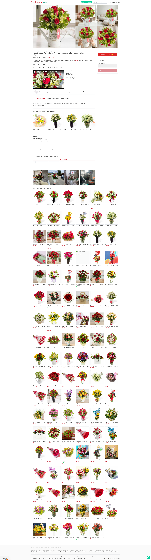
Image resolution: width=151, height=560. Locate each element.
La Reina (57, 550)
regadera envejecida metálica (54, 162)
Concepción (77, 548)
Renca (108, 551)
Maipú (88, 550)
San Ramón (46, 553)
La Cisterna (33, 550)
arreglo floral (52, 57)
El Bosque (89, 548)
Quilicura (79, 551)
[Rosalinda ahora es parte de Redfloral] (44, 2)
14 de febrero (77, 103)
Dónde (100, 59)
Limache (68, 550)
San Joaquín (117, 551)
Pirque (47, 551)
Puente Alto (65, 551)
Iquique (116, 548)
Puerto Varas (75, 551)
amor (34, 162)
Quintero (96, 551)
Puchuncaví (56, 551)
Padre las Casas (107, 550)
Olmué (97, 550)
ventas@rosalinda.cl (81, 558)
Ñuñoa (94, 550)
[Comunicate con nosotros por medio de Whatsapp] (148, 557)
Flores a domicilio (35, 556)
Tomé (64, 553)
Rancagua (100, 551)
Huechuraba (107, 548)
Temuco (61, 553)
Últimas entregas (75, 556)
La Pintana (53, 550)
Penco (40, 551)
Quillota (83, 551)
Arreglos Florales (60, 103)
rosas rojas (62, 162)
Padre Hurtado (101, 550)
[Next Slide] (94, 122)
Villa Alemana (72, 553)
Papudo (112, 550)
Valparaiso (67, 553)
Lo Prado (81, 550)
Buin (45, 548)
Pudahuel (60, 551)
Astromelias (53, 103)
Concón (85, 548)
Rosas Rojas (83, 103)
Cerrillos (60, 548)
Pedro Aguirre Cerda (34, 551)
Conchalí (81, 548)
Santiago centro (51, 553)
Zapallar (85, 553)
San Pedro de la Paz (39, 553)
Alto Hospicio (33, 548)
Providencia (51, 551)
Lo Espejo (77, 550)
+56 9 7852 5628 (116, 558)
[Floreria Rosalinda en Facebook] (107, 558)
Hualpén (102, 548)
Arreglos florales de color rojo (69, 103)
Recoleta (104, 551)
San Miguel (34, 553)
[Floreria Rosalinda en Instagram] (108, 558)
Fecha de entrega (103, 63)
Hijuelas (99, 548)
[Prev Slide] (34, 122)
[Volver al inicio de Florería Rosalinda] (35, 2)
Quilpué (86, 551)
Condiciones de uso (44, 556)
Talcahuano (57, 553)
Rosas (34, 103)
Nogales (91, 550)
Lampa (60, 550)
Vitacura (77, 553)
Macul (85, 550)
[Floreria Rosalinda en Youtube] (105, 558)
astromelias (46, 162)
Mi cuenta (100, 556)
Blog (61, 556)
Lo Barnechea (73, 550)
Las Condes (64, 550)
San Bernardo (112, 551)
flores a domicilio (41, 98)
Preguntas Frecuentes (54, 556)
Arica (42, 548)
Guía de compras (66, 556)
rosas (76, 60)
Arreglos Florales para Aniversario (38, 105)
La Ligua (48, 550)
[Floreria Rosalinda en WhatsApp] (110, 558)
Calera (51, 548)
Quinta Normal (91, 551)
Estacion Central (94, 548)
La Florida (41, 550)
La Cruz (37, 550)
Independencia (112, 548)
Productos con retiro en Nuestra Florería (43, 103)
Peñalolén (43, 551)
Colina (73, 548)
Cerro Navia (64, 548)
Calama (47, 548)
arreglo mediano (39, 162)
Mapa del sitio (94, 556)
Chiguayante (69, 548)
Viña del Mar (81, 553)
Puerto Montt (69, 551)
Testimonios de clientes (85, 556)
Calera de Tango (55, 548)
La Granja (45, 550)
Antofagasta (38, 548)
